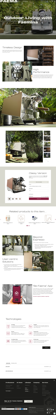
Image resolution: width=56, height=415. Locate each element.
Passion (26, 389)
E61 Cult (18, 386)
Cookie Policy (44, 386)
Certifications (35, 388)
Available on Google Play (45, 296)
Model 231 (43, 389)
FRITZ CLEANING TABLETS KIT (8, 223)
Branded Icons (27, 385)
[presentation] (28, 207)
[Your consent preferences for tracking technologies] (54, 413)
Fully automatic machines (10, 388)
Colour (30, 184)
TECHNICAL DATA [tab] (14, 363)
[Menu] (55, 1)
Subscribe (28, 401)
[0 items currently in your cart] (52, 1)
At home (20, 1)
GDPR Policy (44, 385)
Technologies (8, 390)
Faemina (18, 385)
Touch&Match (19, 388)
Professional (25, 1)
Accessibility (44, 395)
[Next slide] (55, 219)
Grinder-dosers (8, 386)
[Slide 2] (29, 226)
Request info (39, 198)
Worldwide (35, 386)
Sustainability (35, 389)
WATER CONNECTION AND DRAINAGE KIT (48, 223)
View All (46, 347)
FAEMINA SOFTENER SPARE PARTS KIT (35, 223)
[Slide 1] (27, 226)
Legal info (43, 388)
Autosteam (31, 188)
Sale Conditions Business (46, 393)
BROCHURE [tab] (8, 363)
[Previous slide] (0, 219)
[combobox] (39, 190)
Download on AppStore (37, 296)
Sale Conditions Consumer (46, 392)
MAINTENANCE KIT (21, 223)
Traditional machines (9, 385)
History (34, 385)
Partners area (35, 392)
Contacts (27, 391)
